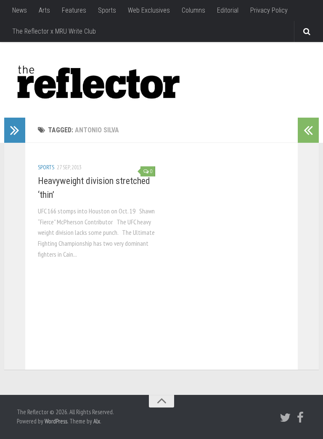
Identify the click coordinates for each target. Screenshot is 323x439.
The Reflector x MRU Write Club (54, 31)
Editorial (227, 10)
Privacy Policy (269, 10)
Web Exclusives (149, 10)
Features (74, 10)
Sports (107, 10)
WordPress (56, 421)
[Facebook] (300, 417)
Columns (193, 10)
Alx (96, 421)
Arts (44, 10)
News (19, 10)
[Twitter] (285, 417)
